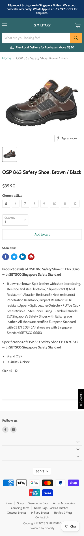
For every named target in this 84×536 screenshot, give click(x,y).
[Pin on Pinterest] (31, 256)
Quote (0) (81, 399)
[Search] (76, 38)
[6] (16, 209)
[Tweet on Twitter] (14, 256)
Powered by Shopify (42, 528)
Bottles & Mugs (63, 512)
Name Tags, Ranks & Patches (51, 508)
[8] (35, 209)
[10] (55, 209)
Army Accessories (64, 503)
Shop (20, 503)
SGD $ (40, 471)
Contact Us (42, 517)
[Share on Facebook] (5, 256)
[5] (6, 209)
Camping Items (20, 508)
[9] (44, 209)
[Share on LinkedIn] (22, 256)
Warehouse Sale (38, 503)
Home (6, 58)
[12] (76, 209)
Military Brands (40, 512)
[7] (25, 209)
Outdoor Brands (16, 512)
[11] (65, 209)
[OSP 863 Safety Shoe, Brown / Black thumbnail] (9, 154)
